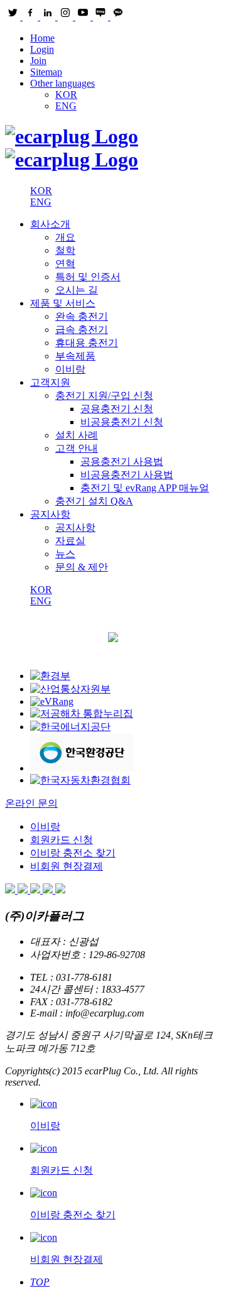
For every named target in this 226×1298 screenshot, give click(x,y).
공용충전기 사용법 (121, 461)
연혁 (65, 263)
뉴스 (65, 553)
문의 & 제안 (81, 567)
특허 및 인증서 (88, 276)
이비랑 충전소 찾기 (73, 853)
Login (42, 49)
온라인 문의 (31, 803)
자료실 (70, 540)
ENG (66, 106)
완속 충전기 (81, 316)
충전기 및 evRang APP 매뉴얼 (144, 488)
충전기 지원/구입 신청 (104, 395)
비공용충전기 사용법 (126, 474)
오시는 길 (76, 290)
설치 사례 (76, 435)
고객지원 (50, 382)
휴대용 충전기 (86, 342)
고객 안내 (76, 448)
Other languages (62, 83)
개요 (65, 237)
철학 (65, 250)
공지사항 (50, 514)
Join (38, 60)
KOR (66, 94)
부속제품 (75, 356)
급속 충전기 (81, 329)
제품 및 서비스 (62, 303)
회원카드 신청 (61, 839)
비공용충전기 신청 (121, 422)
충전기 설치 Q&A (94, 501)
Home (42, 38)
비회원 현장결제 (66, 866)
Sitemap (46, 72)
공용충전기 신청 (116, 408)
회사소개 (50, 224)
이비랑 (70, 369)
